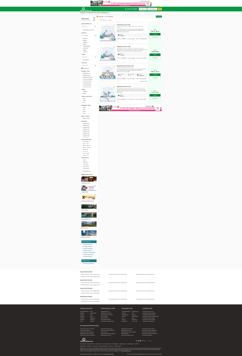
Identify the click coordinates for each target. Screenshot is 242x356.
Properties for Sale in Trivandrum (149, 313)
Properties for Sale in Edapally (149, 318)
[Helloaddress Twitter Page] (138, 341)
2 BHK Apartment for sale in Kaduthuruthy (145, 282)
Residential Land (86, 73)
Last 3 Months (86, 166)
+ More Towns (134, 321)
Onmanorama (99, 343)
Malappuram (92, 318)
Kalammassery (135, 316)
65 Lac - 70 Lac (86, 147)
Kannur (81, 321)
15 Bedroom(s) (86, 137)
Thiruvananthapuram (84, 311)
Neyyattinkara (124, 321)
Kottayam (85, 38)
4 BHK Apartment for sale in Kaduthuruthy (90, 282)
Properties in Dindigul (87, 256)
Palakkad (82, 318)
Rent (84, 102)
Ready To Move (86, 118)
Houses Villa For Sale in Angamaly (87, 332)
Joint (84, 109)
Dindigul (84, 50)
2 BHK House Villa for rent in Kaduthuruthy (145, 291)
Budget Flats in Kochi (105, 311)
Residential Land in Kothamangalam (128, 332)
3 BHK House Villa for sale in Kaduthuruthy (90, 276)
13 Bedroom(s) (86, 133)
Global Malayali (130, 343)
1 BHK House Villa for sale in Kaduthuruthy (118, 274)
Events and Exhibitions (103, 346)
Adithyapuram (86, 68)
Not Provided (86, 141)
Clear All (110, 20)
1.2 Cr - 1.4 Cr (86, 143)
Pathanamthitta (93, 313)
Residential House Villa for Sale (125, 66)
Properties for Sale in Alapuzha (149, 319)
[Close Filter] (97, 16)
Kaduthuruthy (86, 59)
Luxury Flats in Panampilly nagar (107, 321)
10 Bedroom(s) (86, 127)
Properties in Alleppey (87, 246)
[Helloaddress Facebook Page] (136, 341)
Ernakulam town (135, 311)
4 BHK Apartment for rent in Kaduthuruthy (90, 299)
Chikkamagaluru (86, 46)
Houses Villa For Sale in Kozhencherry (149, 333)
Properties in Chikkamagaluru (89, 252)
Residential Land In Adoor (106, 335)
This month (85, 164)
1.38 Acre (122, 35)
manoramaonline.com (109, 354)
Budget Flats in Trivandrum (106, 313)
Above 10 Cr (85, 149)
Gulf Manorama (122, 343)
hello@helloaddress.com (126, 350)
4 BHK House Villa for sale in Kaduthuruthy (90, 274)
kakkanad (134, 314)
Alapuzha (82, 313)
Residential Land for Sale (123, 25)
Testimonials (95, 346)
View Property (126, 31)
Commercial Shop (87, 87)
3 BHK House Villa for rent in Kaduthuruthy (90, 293)
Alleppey (85, 40)
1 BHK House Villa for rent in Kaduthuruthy (118, 291)
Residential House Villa (88, 77)
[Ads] (121, 3)
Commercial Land (87, 83)
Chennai (85, 44)
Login (160, 9)
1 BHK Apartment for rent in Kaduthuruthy (118, 299)
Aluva (133, 313)
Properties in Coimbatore (88, 254)
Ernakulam (85, 52)
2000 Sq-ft (141, 75)
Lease (84, 100)
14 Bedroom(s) (86, 135)
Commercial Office (87, 81)
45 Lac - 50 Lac (86, 145)
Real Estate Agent (124, 333)
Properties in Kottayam (87, 244)
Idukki (91, 314)
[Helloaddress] (86, 9)
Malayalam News (91, 343)
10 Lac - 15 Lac (86, 153)
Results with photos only (88, 30)
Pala (123, 318)
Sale (84, 98)
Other (84, 111)
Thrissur (91, 316)
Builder (84, 93)
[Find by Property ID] (95, 26)
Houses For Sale (104, 332)
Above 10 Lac (86, 155)
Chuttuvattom (115, 343)
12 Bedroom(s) (86, 131)
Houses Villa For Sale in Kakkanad (107, 330)
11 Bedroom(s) (86, 129)
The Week (137, 343)
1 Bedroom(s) (86, 125)
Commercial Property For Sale (127, 335)
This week (85, 162)
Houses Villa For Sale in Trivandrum (87, 328)
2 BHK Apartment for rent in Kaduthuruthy (145, 299)
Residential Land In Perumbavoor (87, 333)
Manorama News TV (107, 343)
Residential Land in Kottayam (127, 328)
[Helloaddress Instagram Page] (140, 341)
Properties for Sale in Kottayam (149, 314)
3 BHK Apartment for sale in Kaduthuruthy (90, 284)
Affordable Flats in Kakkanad (107, 314)
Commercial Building (87, 79)
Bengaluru (85, 42)
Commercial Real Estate (147, 335)
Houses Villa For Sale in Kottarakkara (108, 333)
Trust (84, 113)
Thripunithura (134, 319)
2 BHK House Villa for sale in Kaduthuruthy (145, 274)
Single (84, 107)
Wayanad (92, 319)
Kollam (91, 311)
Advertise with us (118, 346)
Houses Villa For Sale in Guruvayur (149, 332)
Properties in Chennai (87, 250)
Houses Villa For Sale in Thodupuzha (87, 335)
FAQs (161, 354)
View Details (155, 37)
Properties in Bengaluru (88, 248)
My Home (111, 346)
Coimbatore (85, 48)
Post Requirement (152, 9)
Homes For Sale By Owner (85, 330)
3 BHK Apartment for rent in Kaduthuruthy (90, 301)
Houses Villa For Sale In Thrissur (148, 328)
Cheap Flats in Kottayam (106, 319)
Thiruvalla (124, 319)
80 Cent (122, 96)
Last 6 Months (86, 168)
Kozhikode (82, 319)
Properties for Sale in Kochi (148, 311)
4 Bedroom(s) (86, 123)
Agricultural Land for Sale (124, 86)
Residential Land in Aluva (126, 330)
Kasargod (92, 321)
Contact (155, 34)
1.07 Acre (122, 55)
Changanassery (125, 314)
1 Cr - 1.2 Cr (85, 151)
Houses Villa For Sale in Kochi (107, 328)
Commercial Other (87, 85)
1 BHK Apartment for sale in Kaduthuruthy (118, 282)
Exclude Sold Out (86, 171)
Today (84, 160)
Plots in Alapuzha (104, 316)
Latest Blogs (89, 346)
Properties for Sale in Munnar (148, 321)
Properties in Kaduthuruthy (88, 263)
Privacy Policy (151, 354)
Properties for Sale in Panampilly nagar (150, 316)
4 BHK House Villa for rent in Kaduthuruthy (90, 291)
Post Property (143, 9)
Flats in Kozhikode (104, 318)
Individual (85, 91)
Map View (159, 16)
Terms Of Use (156, 354)
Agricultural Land (86, 75)
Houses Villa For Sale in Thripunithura (149, 330)
